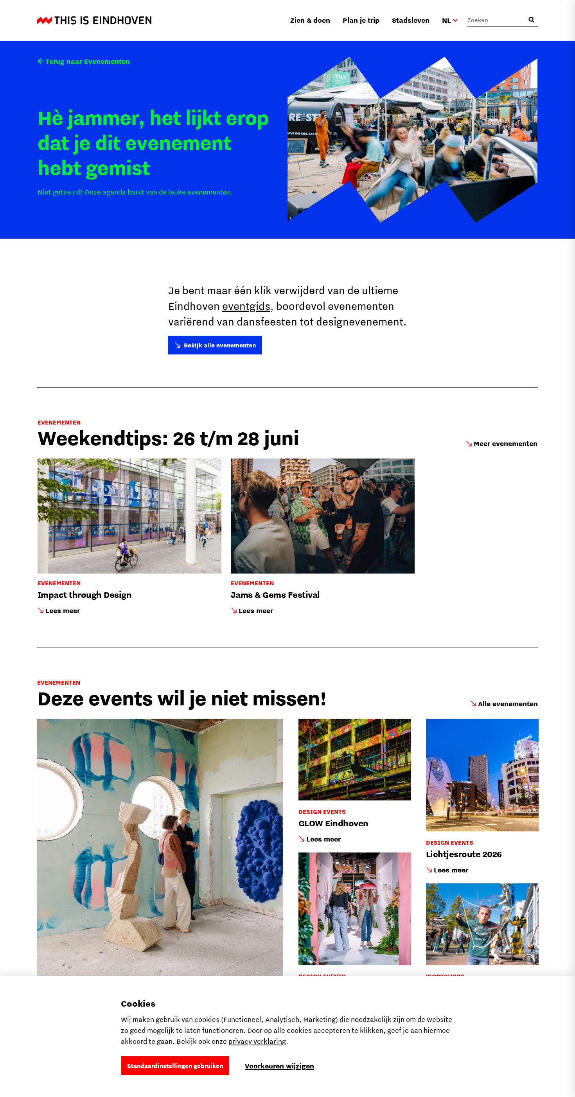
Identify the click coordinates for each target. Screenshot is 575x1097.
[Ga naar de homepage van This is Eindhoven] (94, 20)
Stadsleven (410, 20)
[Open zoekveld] (531, 20)
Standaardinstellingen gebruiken (175, 1066)
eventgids (246, 306)
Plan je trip (361, 20)
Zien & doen (310, 20)
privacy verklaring (257, 1041)
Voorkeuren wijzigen (279, 1065)
